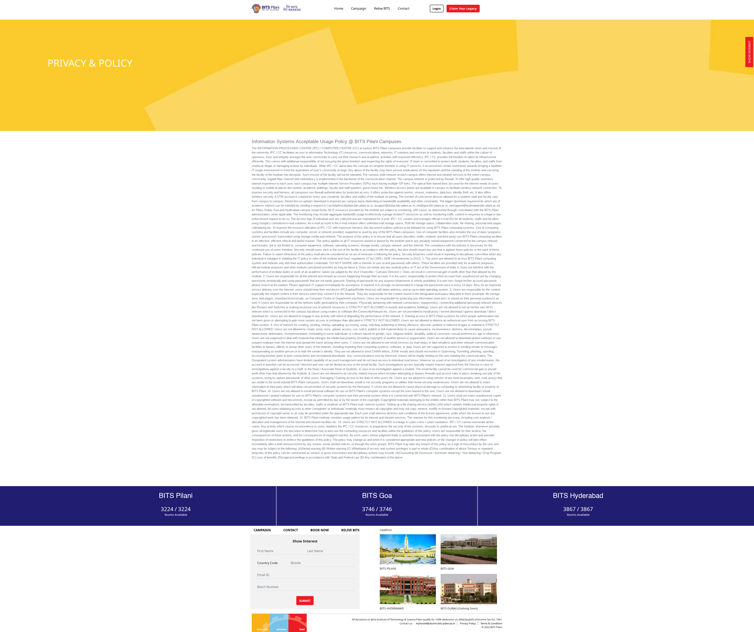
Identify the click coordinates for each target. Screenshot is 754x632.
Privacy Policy (468, 623)
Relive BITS (382, 8)
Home (338, 8)
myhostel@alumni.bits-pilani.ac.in (435, 623)
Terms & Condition (491, 623)
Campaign (358, 8)
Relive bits (350, 530)
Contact (403, 8)
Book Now (319, 530)
